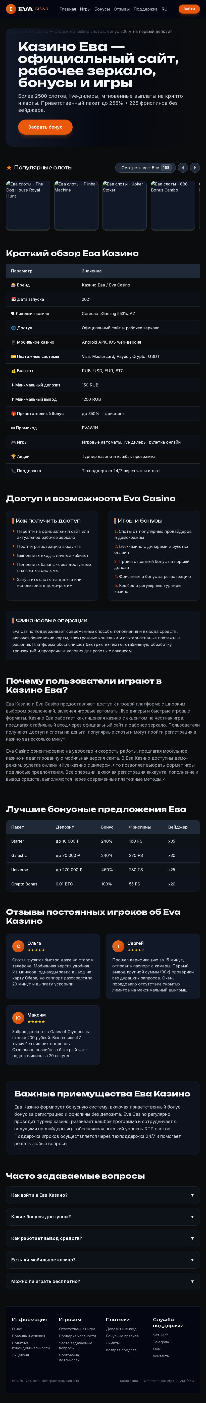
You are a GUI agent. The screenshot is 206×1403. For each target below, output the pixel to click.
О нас (17, 1329)
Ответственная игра (77, 1329)
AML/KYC (187, 1381)
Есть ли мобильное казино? (103, 1259)
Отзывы (122, 9)
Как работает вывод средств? (103, 1238)
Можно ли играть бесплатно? (103, 1281)
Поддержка (146, 9)
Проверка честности (77, 1336)
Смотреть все (136, 167)
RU (165, 9)
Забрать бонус (45, 127)
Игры (85, 9)
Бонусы (102, 9)
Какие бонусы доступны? (103, 1216)
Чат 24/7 (160, 1335)
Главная (68, 9)
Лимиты (113, 1343)
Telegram (161, 1342)
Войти (189, 9)
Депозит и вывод (121, 1329)
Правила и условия (28, 1336)
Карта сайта (129, 1381)
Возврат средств (121, 1350)
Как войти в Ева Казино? (103, 1195)
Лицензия (20, 1355)
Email (157, 1349)
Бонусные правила (122, 1336)
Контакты (161, 1356)
